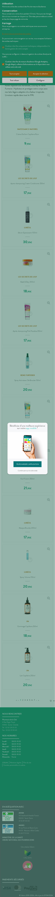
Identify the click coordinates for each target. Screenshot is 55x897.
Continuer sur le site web (27, 471)
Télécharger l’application (27, 464)
